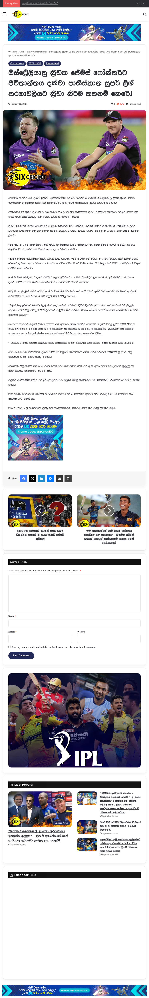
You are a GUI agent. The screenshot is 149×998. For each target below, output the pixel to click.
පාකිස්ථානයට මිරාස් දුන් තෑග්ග (37, 3)
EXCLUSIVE (35, 63)
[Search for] (144, 15)
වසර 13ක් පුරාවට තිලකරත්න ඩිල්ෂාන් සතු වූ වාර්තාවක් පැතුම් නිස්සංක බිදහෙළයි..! (120, 826)
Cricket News (26, 52)
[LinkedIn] (41, 478)
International (40, 52)
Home (14, 52)
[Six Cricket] (29, 14)
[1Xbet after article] (74, 438)
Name (12, 616)
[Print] (68, 478)
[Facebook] (23, 478)
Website (81, 632)
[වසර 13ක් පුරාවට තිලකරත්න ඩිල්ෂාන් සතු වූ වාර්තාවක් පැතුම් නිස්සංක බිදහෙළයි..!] (87, 827)
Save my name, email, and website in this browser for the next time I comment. (54, 647)
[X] (32, 478)
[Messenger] (50, 478)
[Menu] (4, 15)
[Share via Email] (59, 478)
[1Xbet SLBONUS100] (74, 990)
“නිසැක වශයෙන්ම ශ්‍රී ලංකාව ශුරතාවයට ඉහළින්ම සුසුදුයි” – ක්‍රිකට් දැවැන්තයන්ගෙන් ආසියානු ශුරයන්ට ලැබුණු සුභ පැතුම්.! (38, 836)
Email (12, 632)
